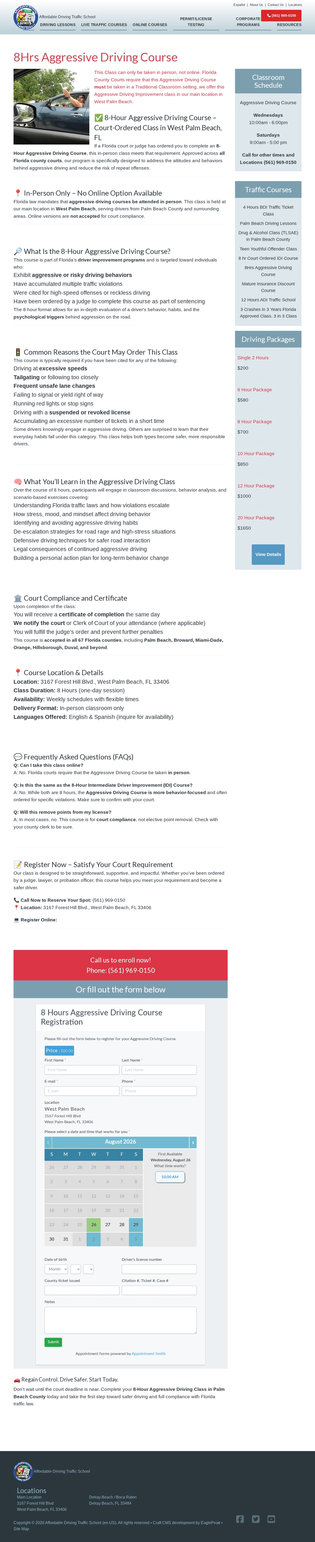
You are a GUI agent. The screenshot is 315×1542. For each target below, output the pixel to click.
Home (28, 25)
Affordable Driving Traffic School (62, 1471)
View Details (268, 554)
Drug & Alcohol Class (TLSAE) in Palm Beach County (268, 236)
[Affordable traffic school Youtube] (271, 1519)
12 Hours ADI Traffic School (268, 299)
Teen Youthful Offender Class (268, 249)
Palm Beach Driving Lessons (268, 223)
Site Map (21, 1529)
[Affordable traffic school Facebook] (240, 1519)
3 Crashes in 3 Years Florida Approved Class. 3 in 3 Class (268, 313)
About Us (256, 5)
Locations (295, 5)
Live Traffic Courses (104, 25)
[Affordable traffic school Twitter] (255, 1519)
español (239, 5)
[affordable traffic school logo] (23, 1471)
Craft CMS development (174, 1523)
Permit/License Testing (196, 22)
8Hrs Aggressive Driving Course (268, 271)
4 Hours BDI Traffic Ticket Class (268, 210)
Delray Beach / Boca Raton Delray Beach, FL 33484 (113, 1500)
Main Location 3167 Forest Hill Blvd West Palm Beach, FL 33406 (42, 1503)
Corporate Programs (248, 22)
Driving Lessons (58, 25)
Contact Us (276, 5)
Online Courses (150, 25)
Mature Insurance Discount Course (268, 287)
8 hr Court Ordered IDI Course (268, 258)
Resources (289, 25)
